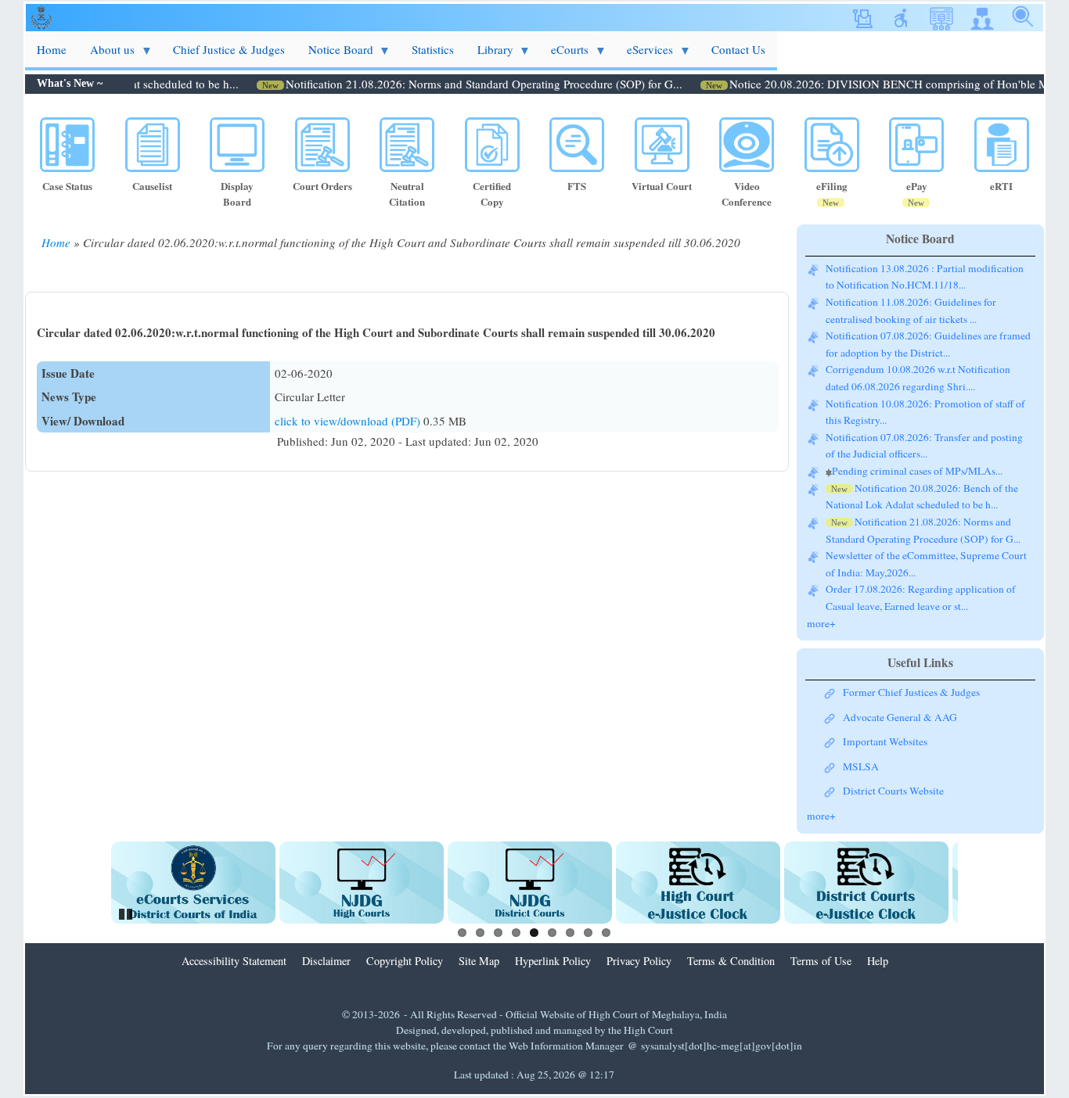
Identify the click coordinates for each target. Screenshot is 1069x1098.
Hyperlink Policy (553, 960)
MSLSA (861, 766)
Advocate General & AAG (900, 717)
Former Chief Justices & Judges (911, 692)
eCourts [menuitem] (563, 54)
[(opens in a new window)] (193, 882)
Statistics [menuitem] (433, 49)
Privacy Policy (638, 960)
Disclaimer (326, 960)
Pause (127, 912)
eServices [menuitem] (644, 54)
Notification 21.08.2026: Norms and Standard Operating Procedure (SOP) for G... (460, 84)
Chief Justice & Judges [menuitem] (229, 49)
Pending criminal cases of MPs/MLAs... (917, 471)
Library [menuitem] (489, 54)
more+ (821, 623)
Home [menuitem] (52, 49)
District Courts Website (893, 791)
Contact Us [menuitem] (738, 49)
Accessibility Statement (234, 960)
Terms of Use (820, 960)
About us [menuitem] (106, 54)
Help (877, 960)
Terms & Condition (731, 960)
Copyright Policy (404, 960)
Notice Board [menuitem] (335, 54)
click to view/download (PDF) (349, 421)
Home (55, 242)
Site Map (479, 960)
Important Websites (885, 741)
